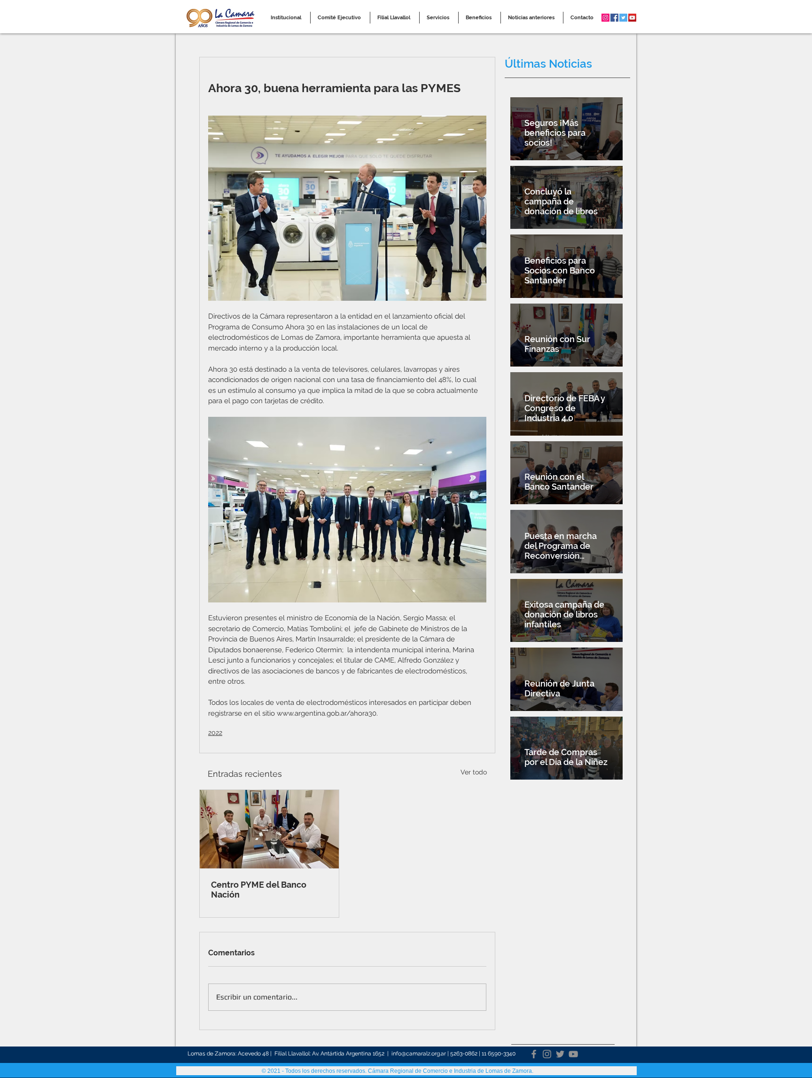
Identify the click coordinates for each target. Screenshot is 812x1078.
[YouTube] (573, 1054)
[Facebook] (533, 1054)
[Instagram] (547, 1054)
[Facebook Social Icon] (614, 18)
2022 (215, 732)
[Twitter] (560, 1054)
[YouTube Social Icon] (632, 18)
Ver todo (474, 772)
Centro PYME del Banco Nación (258, 889)
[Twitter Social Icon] (623, 18)
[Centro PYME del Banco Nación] (269, 829)
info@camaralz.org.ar (418, 1053)
